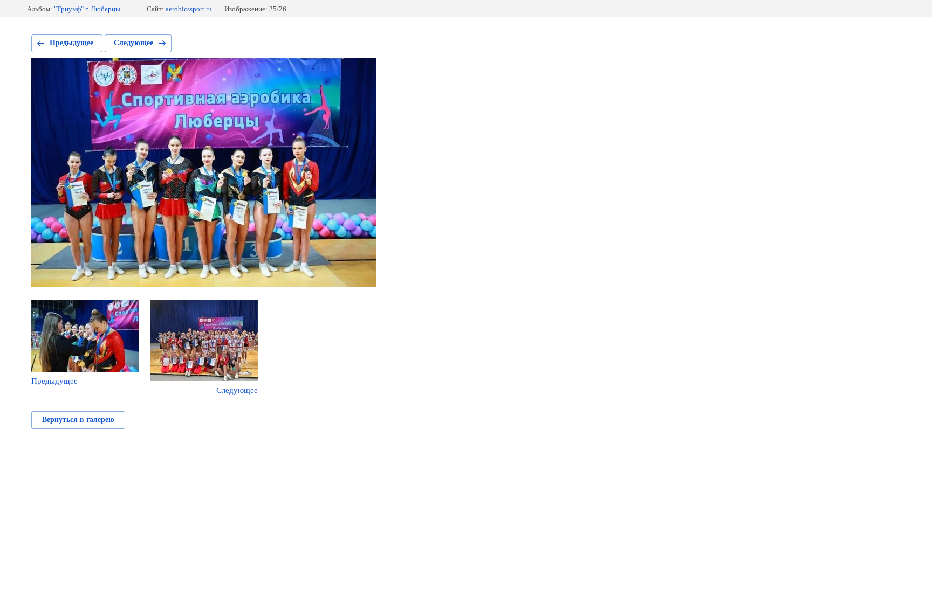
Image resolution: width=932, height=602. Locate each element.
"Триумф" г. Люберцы (87, 9)
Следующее (133, 43)
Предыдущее (71, 43)
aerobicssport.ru (189, 9)
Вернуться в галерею (78, 420)
